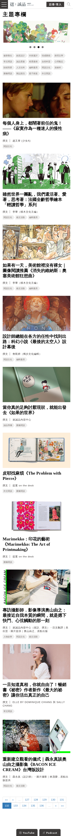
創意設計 (20, 55)
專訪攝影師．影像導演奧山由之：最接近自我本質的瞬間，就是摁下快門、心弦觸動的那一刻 (34, 615)
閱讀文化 (46, 67)
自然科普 (46, 61)
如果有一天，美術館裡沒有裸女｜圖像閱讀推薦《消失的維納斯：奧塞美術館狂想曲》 (34, 270)
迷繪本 (58, 67)
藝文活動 (20, 217)
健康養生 (8, 55)
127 (27, 799)
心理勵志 (59, 61)
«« (6, 799)
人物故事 (8, 636)
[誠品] (22, 4)
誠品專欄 (8, 425)
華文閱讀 (8, 61)
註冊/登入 (55, 4)
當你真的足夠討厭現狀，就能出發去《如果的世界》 (34, 410)
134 (24, 805)
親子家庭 (33, 73)
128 (36, 799)
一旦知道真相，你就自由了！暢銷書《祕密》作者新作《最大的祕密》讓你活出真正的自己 (34, 689)
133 (15, 805)
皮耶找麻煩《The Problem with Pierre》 (32, 476)
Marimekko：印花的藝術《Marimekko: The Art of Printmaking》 (26, 544)
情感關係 (46, 55)
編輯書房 (33, 67)
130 (53, 799)
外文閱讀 (46, 73)
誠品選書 (20, 61)
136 (42, 805)
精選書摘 (33, 61)
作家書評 (33, 55)
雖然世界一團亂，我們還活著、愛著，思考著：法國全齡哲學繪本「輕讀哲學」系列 (34, 199)
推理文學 (59, 55)
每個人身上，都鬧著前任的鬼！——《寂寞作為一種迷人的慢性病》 (32, 128)
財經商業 (8, 67)
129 (44, 799)
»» (62, 805)
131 (62, 799)
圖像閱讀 (8, 73)
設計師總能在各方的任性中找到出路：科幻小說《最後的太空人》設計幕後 (34, 341)
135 (33, 805)
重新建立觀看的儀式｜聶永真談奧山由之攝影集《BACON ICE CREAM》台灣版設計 (34, 764)
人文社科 (20, 67)
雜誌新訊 (20, 73)
